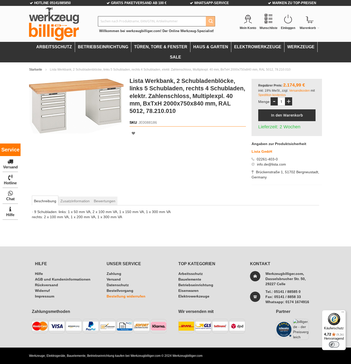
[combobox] (156, 21)
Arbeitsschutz (190, 274)
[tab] (45, 201)
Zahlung (114, 274)
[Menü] (343, 313)
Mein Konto (248, 28)
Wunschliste (269, 28)
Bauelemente (189, 279)
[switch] (334, 344)
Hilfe (39, 274)
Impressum (44, 296)
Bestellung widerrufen (126, 296)
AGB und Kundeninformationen (62, 279)
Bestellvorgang (120, 291)
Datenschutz (118, 285)
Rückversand (46, 285)
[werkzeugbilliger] (54, 24)
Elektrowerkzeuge (193, 296)
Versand (114, 279)
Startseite (36, 69)
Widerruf (42, 291)
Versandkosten (300, 90)
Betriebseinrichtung (195, 285)
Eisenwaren (188, 291)
